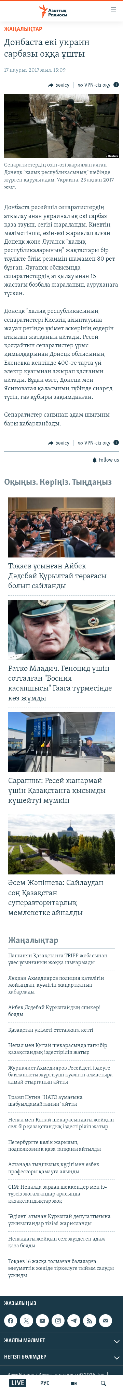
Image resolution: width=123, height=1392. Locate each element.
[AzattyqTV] (74, 1383)
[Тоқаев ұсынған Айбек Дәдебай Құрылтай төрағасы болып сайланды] (61, 527)
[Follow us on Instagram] (58, 1320)
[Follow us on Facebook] (10, 1320)
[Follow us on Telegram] (73, 1320)
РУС (45, 1383)
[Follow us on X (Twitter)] (26, 1320)
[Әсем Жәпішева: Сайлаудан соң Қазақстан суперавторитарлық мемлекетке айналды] (61, 844)
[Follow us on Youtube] (42, 1320)
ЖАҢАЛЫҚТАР (23, 30)
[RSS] (89, 1320)
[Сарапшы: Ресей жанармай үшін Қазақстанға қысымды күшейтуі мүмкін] (61, 742)
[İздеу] (103, 1383)
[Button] (58, 85)
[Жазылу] (105, 1320)
